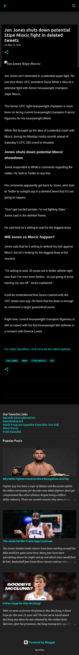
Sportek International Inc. (19, 417)
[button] (6, 52)
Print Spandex (12, 431)
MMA (24, 361)
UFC (52, 361)
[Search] (74, 5)
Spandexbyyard (13, 421)
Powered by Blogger (41, 642)
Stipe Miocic (38, 361)
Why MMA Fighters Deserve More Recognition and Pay (36, 478)
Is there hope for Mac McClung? (22, 603)
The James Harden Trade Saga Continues (27, 541)
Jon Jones (12, 361)
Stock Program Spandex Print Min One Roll (31, 424)
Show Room (10, 428)
